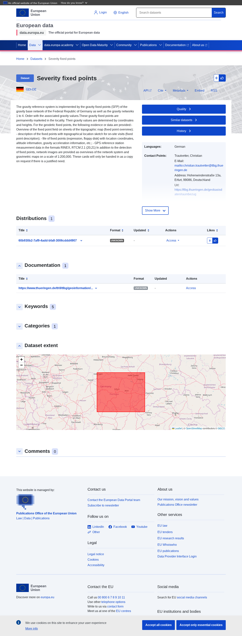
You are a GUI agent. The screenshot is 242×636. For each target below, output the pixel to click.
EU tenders (165, 532)
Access (171, 240)
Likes (211, 230)
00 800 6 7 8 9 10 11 (111, 597)
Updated (140, 230)
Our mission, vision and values (178, 499)
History (181, 131)
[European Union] (49, 588)
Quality (181, 109)
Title (22, 230)
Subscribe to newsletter (103, 505)
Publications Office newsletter (177, 504)
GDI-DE (31, 89)
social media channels (192, 597)
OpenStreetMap (194, 428)
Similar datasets (181, 120)
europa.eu (47, 597)
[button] (74, 2)
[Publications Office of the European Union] (49, 501)
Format (115, 230)
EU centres (123, 611)
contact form (115, 606)
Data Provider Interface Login (177, 556)
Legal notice (96, 554)
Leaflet (178, 428)
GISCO (221, 428)
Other (96, 532)
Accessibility (96, 565)
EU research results (170, 538)
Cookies (93, 559)
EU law (162, 525)
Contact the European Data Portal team (114, 500)
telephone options (113, 602)
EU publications (168, 551)
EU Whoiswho (167, 544)
